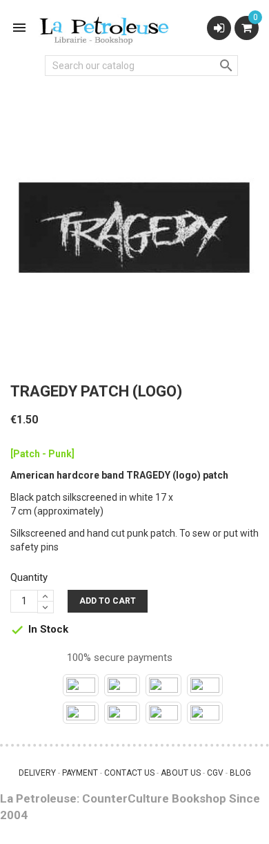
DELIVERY (37, 773)
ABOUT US (181, 773)
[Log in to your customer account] (219, 28)
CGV (215, 773)
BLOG (240, 773)
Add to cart (107, 601)
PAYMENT (80, 773)
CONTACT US (129, 773)
